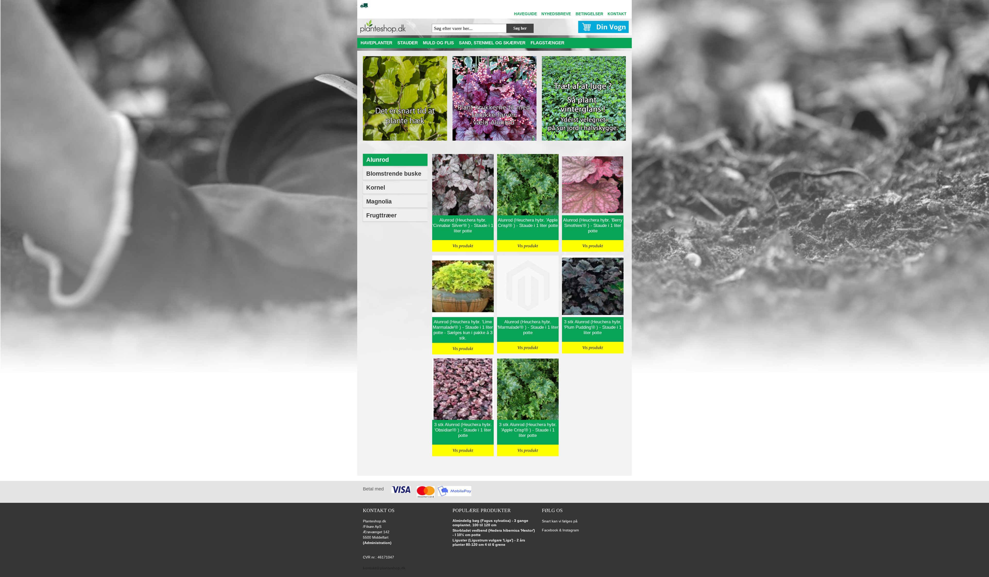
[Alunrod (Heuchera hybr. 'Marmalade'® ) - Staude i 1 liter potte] (528, 286)
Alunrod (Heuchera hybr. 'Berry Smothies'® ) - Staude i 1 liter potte (593, 225)
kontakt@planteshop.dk (384, 568)
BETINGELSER (589, 14)
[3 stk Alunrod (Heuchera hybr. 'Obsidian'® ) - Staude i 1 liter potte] (463, 389)
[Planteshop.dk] (383, 26)
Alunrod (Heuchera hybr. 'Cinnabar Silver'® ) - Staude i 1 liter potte (462, 225)
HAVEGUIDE (525, 14)
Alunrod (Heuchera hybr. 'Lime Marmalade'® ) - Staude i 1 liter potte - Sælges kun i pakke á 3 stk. (463, 330)
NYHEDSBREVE (556, 14)
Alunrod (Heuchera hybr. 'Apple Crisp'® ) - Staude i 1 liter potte (528, 223)
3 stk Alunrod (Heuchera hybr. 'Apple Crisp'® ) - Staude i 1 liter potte (528, 430)
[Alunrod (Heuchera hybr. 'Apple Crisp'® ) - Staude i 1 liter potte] (528, 184)
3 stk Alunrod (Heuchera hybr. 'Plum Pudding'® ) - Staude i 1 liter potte (592, 327)
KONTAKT (617, 14)
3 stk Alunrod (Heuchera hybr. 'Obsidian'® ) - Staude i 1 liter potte (463, 430)
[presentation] (395, 160)
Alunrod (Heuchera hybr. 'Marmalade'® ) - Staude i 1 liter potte (527, 327)
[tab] (396, 160)
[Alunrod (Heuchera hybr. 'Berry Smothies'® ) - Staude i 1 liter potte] (593, 184)
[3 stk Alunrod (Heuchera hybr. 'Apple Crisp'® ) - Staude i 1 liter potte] (528, 389)
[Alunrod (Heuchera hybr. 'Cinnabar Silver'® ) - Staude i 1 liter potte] (463, 184)
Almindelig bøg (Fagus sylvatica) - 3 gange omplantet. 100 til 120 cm (490, 523)
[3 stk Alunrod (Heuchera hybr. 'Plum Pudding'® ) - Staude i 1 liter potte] (593, 286)
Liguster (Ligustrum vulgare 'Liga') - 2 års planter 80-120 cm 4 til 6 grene (489, 542)
